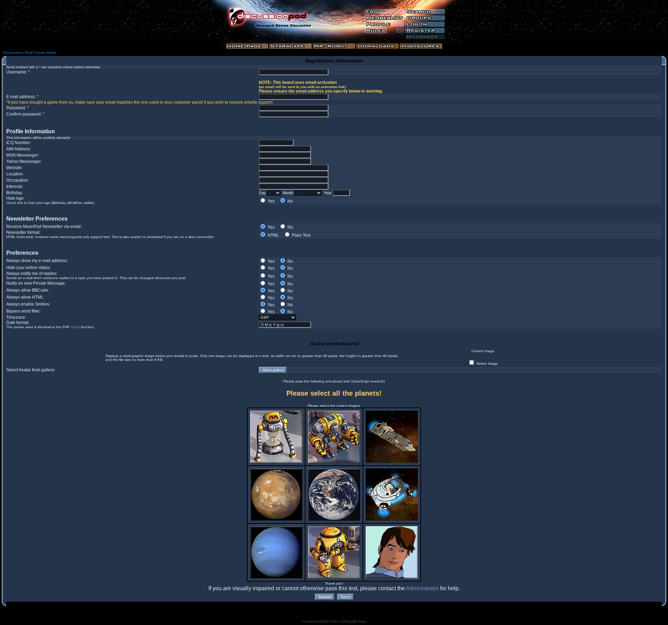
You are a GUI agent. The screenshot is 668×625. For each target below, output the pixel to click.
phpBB (323, 621)
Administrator (422, 588)
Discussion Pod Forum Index (29, 52)
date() (75, 327)
